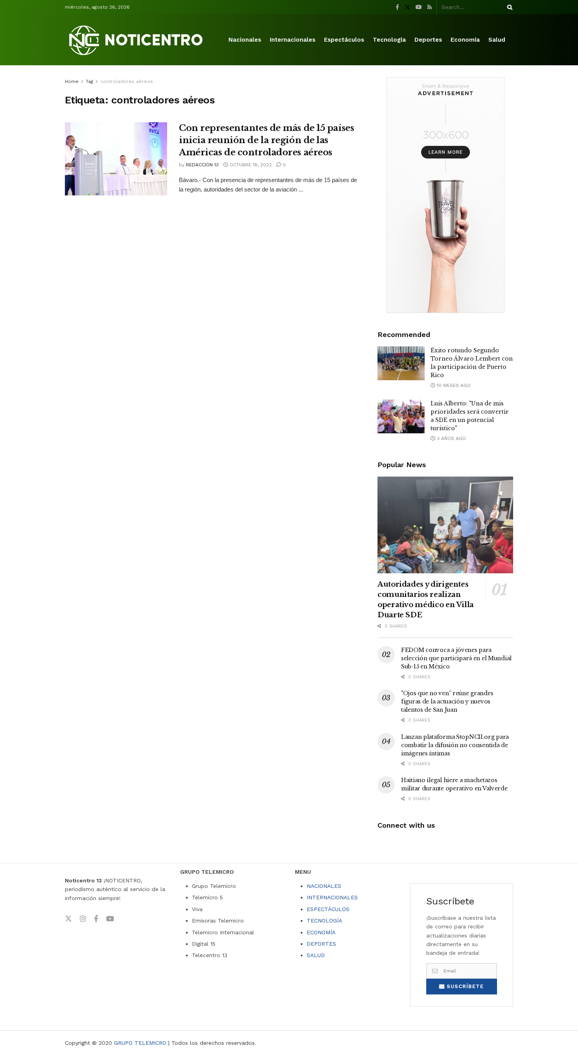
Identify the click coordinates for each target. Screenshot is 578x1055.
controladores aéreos (126, 81)
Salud (496, 39)
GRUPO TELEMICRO (140, 1043)
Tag (89, 81)
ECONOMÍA (321, 932)
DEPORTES (321, 944)
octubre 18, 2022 (250, 165)
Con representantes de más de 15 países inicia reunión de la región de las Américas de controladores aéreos (266, 140)
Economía (465, 39)
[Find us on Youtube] (419, 7)
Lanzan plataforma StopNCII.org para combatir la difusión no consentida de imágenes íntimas (455, 745)
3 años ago (450, 438)
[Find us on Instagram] (83, 919)
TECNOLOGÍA (324, 920)
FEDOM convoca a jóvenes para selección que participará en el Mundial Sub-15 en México (456, 658)
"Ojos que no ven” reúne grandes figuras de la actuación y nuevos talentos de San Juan (447, 701)
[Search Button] (508, 7)
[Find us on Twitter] (407, 7)
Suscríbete (464, 986)
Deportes (428, 39)
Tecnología (389, 39)
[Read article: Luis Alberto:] (401, 416)
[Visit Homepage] (137, 40)
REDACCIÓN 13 (202, 165)
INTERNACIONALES (332, 897)
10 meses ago (453, 385)
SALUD (316, 955)
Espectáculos (344, 39)
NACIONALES (324, 886)
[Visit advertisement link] (445, 195)
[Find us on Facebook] (397, 7)
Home (72, 81)
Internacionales (292, 39)
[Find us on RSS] (429, 7)
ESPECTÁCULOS (328, 909)
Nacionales (244, 39)
